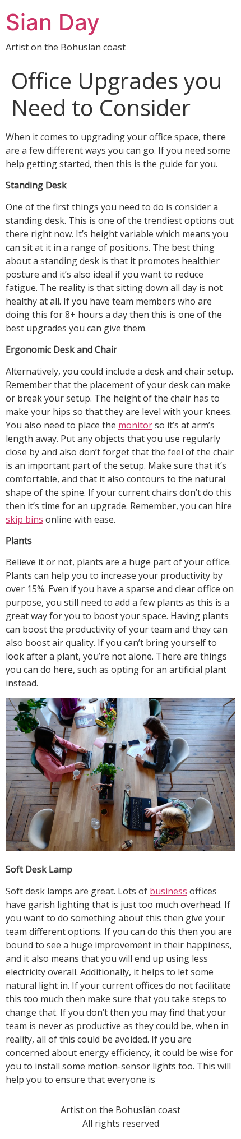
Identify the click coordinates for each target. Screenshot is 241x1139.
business (168, 891)
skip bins (24, 519)
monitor (135, 425)
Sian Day (53, 22)
